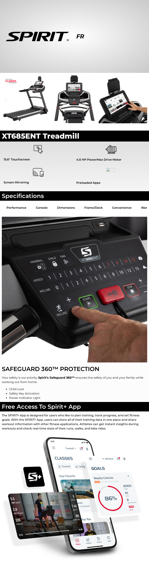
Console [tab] (42, 207)
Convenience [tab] (122, 207)
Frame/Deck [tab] (93, 207)
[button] (6, 99)
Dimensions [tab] (66, 207)
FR (80, 36)
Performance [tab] (16, 207)
